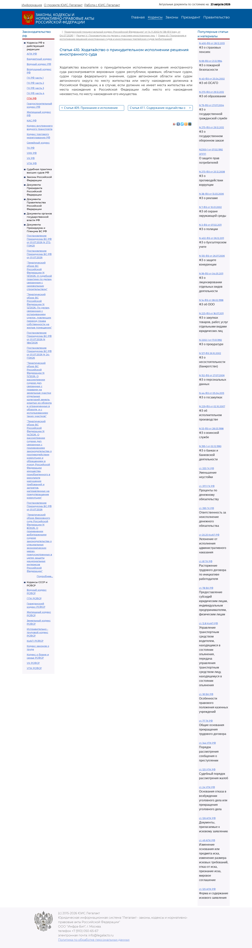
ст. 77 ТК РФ (206, 720)
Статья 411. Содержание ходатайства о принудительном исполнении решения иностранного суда (160, 108)
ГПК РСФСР (34, 598)
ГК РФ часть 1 (35, 77)
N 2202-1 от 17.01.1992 (210, 340)
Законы (171, 17)
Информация (32, 5)
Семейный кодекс (38, 142)
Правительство (216, 17)
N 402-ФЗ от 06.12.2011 (211, 238)
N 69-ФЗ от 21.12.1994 (210, 61)
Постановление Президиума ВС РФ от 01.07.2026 (39, 254)
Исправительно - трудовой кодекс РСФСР (37, 632)
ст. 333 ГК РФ (206, 468)
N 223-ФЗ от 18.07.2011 (211, 313)
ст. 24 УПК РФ (207, 787)
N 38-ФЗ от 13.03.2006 (211, 193)
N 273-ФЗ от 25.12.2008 (212, 171)
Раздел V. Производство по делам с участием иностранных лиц (115, 35)
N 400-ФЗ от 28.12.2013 (212, 43)
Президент (190, 17)
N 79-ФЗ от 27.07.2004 (211, 105)
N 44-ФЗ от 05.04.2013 (211, 393)
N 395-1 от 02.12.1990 (210, 446)
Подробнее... (45, 576)
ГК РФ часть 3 (35, 88)
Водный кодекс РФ (39, 64)
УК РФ (31, 158)
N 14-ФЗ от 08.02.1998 (211, 300)
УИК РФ (32, 152)
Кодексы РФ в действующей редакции (35, 46)
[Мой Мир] (190, 123)
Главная (138, 17)
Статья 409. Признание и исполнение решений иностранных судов (89, 108)
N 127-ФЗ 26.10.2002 (210, 353)
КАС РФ (32, 120)
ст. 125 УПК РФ (207, 769)
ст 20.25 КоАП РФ (209, 534)
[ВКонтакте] (178, 123)
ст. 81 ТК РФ (205, 561)
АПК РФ (32, 53)
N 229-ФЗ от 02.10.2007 (212, 406)
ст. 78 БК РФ (206, 588)
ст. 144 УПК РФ (207, 743)
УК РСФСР (33, 662)
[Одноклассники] (186, 123)
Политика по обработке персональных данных (94, 940)
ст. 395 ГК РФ (206, 508)
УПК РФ (32, 163)
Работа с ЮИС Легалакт (102, 5)
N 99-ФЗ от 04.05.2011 (211, 273)
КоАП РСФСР (35, 640)
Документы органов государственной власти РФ (39, 217)
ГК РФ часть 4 (35, 93)
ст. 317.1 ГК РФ (207, 486)
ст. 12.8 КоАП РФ (208, 623)
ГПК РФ (32, 98)
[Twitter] (182, 123)
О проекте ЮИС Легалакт (63, 5)
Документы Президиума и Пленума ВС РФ (37, 228)
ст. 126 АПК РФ (207, 818)
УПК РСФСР (34, 668)
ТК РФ (30, 147)
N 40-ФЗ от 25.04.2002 (212, 78)
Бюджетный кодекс (39, 58)
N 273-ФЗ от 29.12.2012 (211, 92)
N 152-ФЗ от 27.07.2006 (212, 375)
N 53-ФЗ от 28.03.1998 (211, 428)
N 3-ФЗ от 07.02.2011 (210, 224)
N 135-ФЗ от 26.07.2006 (212, 255)
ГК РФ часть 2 (35, 82)
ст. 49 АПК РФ (207, 840)
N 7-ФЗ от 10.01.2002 (210, 207)
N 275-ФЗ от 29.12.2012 (211, 127)
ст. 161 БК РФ (206, 694)
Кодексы (155, 17)
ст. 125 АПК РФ (207, 889)
